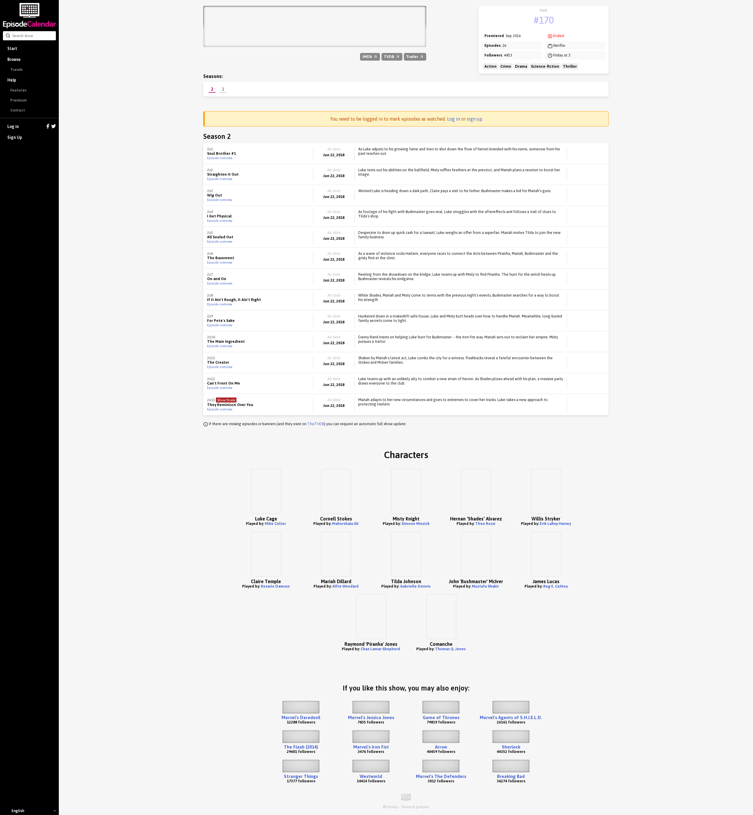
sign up (474, 119)
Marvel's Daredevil (300, 717)
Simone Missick (415, 523)
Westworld (371, 776)
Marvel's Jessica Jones (371, 717)
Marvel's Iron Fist (371, 746)
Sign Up (14, 137)
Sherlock (511, 746)
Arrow (441, 746)
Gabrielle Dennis (415, 586)
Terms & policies (415, 807)
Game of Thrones (441, 717)
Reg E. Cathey (555, 586)
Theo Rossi (485, 523)
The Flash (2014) (301, 746)
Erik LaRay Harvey (555, 523)
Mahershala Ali (345, 523)
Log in (13, 126)
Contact (17, 110)
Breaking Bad (511, 776)
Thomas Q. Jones (450, 649)
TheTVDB (315, 424)
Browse (14, 59)
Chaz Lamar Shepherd (380, 649)
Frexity (392, 807)
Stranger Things (301, 776)
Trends (16, 69)
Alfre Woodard (345, 586)
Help (11, 80)
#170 (544, 20)
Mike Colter (275, 523)
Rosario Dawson (275, 586)
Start (12, 48)
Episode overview (219, 158)
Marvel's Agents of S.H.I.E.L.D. (511, 717)
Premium (18, 100)
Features (18, 90)
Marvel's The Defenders (441, 776)
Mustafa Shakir (485, 586)
